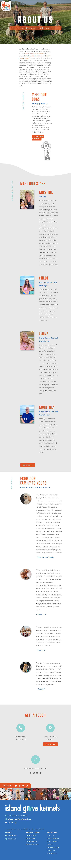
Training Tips (51, 850)
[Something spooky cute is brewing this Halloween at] (6, 794)
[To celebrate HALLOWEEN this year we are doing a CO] (53, 794)
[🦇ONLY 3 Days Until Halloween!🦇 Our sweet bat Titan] (41, 794)
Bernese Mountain (32, 844)
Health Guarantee (53, 838)
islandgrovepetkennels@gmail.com (35, 768)
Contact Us (50, 744)
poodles (27, 56)
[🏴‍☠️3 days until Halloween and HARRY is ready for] (30, 794)
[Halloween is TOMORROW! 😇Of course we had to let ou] (18, 794)
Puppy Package (52, 841)
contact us (28, 465)
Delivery (49, 844)
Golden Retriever (31, 841)
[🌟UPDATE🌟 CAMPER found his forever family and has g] (65, 794)
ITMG (42, 829)
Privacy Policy (30, 829)
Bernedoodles (39, 54)
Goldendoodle (31, 835)
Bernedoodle (30, 838)
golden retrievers (36, 56)
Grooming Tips (52, 853)
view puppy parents (38, 138)
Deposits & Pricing (53, 847)
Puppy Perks (51, 835)
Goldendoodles (29, 54)
